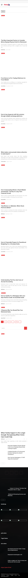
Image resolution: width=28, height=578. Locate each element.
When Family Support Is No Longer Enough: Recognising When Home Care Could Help (13, 435)
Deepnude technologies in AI (15, 554)
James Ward (3, 318)
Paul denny (3, 49)
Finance (3, 15)
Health (3, 333)
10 (16, 322)
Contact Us (3, 575)
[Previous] (2, 463)
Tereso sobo (3, 161)
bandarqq (3, 504)
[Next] (4, 463)
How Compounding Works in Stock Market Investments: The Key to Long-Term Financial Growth (13, 191)
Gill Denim (3, 213)
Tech (19, 575)
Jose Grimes (3, 85)
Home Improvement (4, 576)
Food (16, 575)
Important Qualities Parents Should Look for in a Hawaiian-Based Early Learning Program (16, 447)
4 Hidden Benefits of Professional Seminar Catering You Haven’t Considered (16, 453)
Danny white (3, 199)
